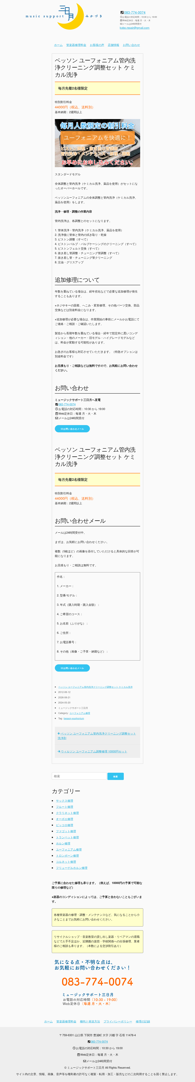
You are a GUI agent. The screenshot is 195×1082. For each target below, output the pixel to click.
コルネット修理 (66, 862)
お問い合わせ (131, 45)
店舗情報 (113, 45)
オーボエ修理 (64, 819)
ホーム (58, 45)
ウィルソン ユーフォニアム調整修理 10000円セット (93, 751)
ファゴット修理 (66, 831)
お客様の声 (97, 45)
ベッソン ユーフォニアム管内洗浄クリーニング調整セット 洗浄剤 (97, 735)
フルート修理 (64, 807)
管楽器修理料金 (76, 45)
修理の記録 (143, 1021)
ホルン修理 (63, 843)
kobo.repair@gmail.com (134, 28)
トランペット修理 (67, 837)
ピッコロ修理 (64, 825)
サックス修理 (64, 800)
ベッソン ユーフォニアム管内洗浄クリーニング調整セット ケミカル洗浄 (95, 686)
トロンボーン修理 (67, 855)
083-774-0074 (134, 12)
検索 (115, 776)
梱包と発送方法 (90, 1021)
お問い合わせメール (73, 428)
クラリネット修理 (67, 813)
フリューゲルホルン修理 (71, 868)
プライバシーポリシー (118, 1021)
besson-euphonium (74, 718)
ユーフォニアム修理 (80, 713)
